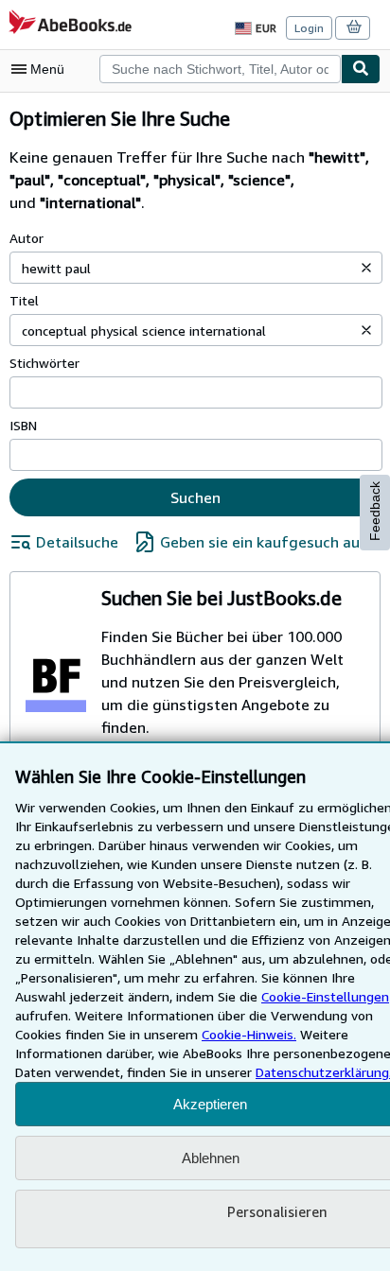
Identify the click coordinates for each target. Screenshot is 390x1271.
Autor (26, 238)
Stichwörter (44, 363)
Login (309, 28)
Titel (24, 300)
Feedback (374, 511)
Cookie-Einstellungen (325, 996)
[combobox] (220, 69)
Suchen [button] (195, 497)
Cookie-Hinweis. (249, 1034)
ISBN (23, 425)
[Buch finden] (361, 69)
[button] (366, 267)
